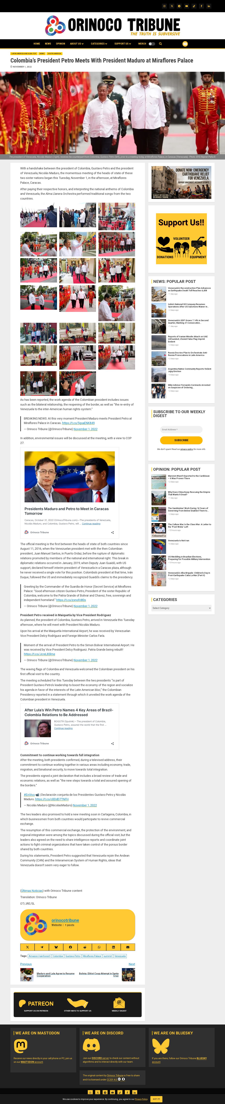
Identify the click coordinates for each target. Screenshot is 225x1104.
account (32, 1062)
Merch (142, 43)
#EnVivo (29, 794)
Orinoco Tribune (115, 1075)
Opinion (60, 43)
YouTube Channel (180, 44)
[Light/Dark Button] (152, 44)
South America (54, 53)
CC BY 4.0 (112, 1079)
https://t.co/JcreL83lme (39, 654)
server (100, 1058)
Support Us (121, 43)
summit (108, 956)
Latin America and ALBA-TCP (24, 53)
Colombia (58, 956)
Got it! (156, 1099)
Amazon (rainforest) (39, 956)
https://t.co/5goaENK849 (78, 423)
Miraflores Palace (92, 956)
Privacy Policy (141, 1099)
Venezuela (120, 956)
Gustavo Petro (73, 956)
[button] (160, 43)
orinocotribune (65, 920)
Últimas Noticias (32, 890)
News (48, 43)
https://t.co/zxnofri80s (71, 600)
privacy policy (187, 449)
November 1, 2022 (22, 67)
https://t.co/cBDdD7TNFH (52, 799)
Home (37, 43)
